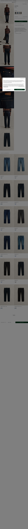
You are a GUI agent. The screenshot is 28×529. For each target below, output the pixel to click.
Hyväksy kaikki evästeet (19, 89)
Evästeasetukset (8, 89)
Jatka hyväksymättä (22, 78)
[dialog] (14, 84)
